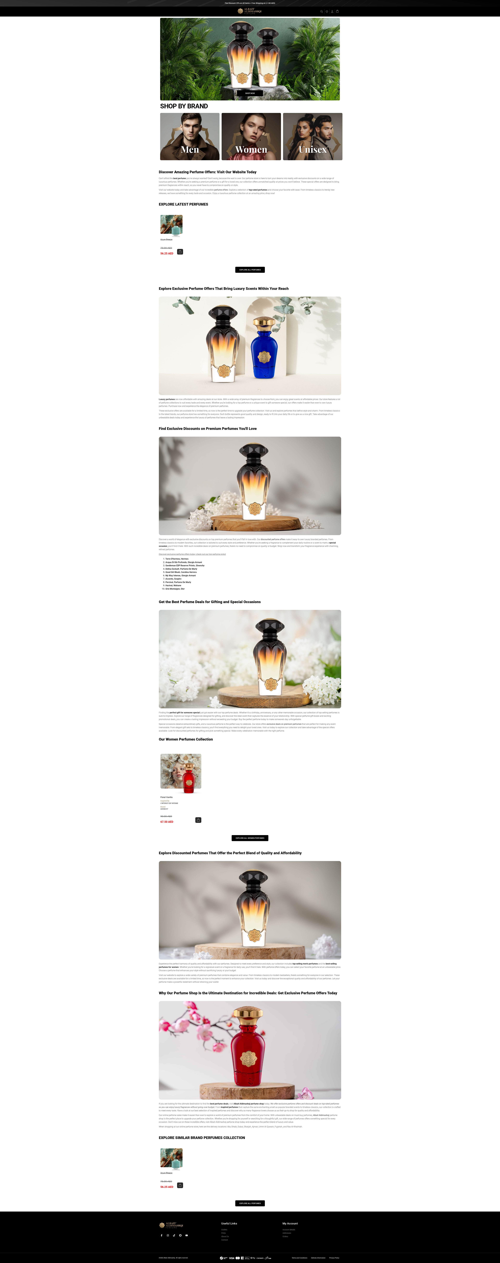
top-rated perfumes (258, 190)
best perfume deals (219, 1104)
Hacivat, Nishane (173, 585)
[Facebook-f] (161, 1235)
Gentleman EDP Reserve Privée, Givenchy (184, 565)
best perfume (179, 178)
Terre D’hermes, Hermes (176, 559)
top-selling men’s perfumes (305, 963)
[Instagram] (168, 1235)
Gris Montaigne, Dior (175, 589)
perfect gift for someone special (185, 712)
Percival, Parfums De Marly (178, 582)
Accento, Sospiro (173, 579)
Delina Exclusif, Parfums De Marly (181, 569)
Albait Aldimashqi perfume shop (249, 1104)
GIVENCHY (164, 809)
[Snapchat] (180, 1235)
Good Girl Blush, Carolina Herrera (181, 572)
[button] (180, 252)
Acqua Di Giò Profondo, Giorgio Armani (183, 562)
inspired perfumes (229, 1107)
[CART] (337, 11)
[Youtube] (186, 1235)
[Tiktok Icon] (174, 1235)
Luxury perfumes (167, 399)
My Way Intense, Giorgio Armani (180, 575)
